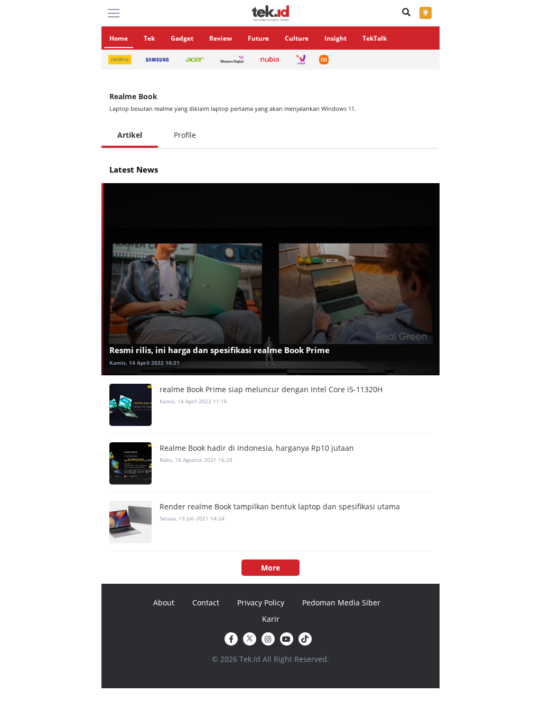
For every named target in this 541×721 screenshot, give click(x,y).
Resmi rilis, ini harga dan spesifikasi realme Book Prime (219, 350)
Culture (297, 38)
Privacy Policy (260, 602)
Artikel (129, 135)
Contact (205, 602)
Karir (270, 619)
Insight (335, 38)
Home (118, 38)
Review (220, 38)
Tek (149, 38)
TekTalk (374, 38)
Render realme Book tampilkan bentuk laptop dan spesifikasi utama (280, 506)
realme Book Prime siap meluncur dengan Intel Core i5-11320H (271, 389)
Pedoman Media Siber (341, 602)
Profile (185, 135)
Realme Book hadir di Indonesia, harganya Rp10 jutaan (257, 448)
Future (258, 38)
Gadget (182, 38)
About (163, 602)
